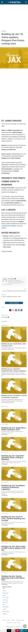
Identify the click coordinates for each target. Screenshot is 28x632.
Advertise (5, 613)
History (4, 590)
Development (4, 424)
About (4, 588)
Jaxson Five (5, 602)
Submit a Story (6, 611)
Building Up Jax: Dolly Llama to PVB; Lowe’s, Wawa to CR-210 (13, 548)
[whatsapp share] (21, 310)
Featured (3, 31)
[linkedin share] (19, 310)
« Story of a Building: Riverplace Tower (11, 296)
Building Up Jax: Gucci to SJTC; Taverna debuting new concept (13, 518)
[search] (26, 2)
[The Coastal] (14, 2)
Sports (4, 604)
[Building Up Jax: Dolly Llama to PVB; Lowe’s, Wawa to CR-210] (14, 534)
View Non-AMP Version (18, 626)
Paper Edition (6, 606)
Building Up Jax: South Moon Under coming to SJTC (13, 429)
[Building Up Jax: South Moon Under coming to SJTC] (14, 334)
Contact (4, 609)
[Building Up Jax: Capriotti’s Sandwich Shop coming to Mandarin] (14, 359)
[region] (14, 16)
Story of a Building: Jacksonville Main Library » (15, 291)
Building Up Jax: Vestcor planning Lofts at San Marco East (13, 578)
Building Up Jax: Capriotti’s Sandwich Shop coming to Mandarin (12, 457)
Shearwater (5, 164)
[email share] (13, 310)
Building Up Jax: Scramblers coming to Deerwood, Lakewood (13, 487)
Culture (4, 595)
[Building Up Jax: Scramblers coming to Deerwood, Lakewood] (14, 386)
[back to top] (25, 626)
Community (5, 599)
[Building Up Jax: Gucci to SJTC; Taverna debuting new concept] (14, 505)
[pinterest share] (16, 310)
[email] (13, 630)
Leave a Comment (14, 302)
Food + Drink (5, 597)
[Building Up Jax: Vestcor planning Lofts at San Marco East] (14, 564)
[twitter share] (10, 310)
